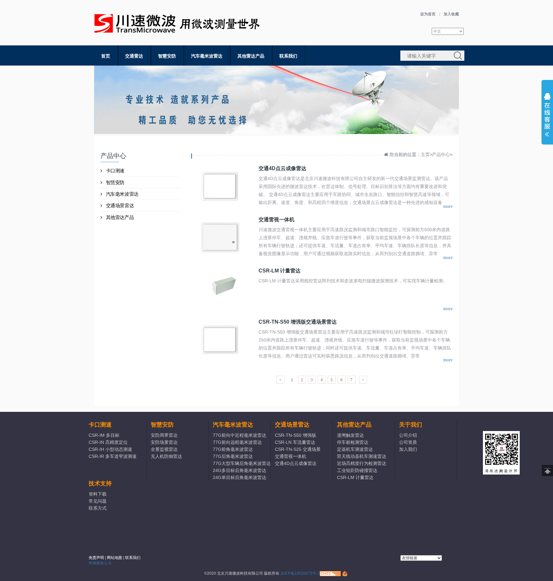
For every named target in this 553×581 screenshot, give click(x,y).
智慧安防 (167, 56)
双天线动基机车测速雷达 (361, 456)
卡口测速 (115, 170)
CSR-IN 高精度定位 (108, 442)
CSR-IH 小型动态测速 (110, 449)
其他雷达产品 (250, 56)
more (448, 206)
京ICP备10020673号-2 (300, 573)
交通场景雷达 (120, 205)
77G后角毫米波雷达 (233, 456)
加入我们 (408, 449)
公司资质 (408, 442)
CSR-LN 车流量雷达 (295, 442)
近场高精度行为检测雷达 (361, 463)
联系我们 (288, 56)
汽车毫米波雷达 (206, 56)
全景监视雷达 (164, 449)
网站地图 (114, 557)
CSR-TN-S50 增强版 (295, 435)
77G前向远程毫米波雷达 (237, 442)
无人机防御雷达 (166, 456)
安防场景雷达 (164, 442)
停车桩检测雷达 (352, 442)
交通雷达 (134, 56)
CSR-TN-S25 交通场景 (298, 449)
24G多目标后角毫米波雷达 (239, 470)
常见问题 (98, 501)
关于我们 (410, 424)
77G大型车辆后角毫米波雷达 (241, 463)
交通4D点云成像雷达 (296, 463)
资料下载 (98, 494)
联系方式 (98, 508)
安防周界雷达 (164, 435)
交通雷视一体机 (290, 456)
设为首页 (428, 14)
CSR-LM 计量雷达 (355, 477)
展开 (547, 116)
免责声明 (96, 557)
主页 (425, 154)
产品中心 (441, 154)
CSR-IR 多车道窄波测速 (113, 456)
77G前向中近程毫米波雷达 (239, 435)
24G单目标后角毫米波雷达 (239, 477)
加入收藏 (451, 14)
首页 (105, 56)
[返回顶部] (547, 470)
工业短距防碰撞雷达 (357, 470)
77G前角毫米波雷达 (233, 449)
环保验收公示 (100, 563)
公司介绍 (408, 435)
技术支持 (100, 483)
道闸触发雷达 (350, 435)
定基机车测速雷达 (355, 449)
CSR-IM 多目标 (104, 435)
